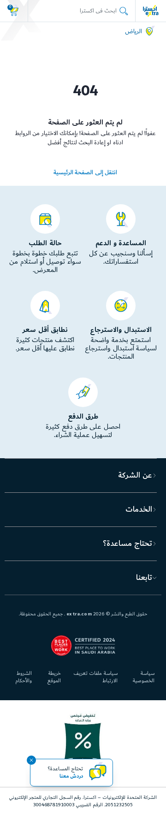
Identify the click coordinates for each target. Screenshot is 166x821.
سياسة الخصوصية (143, 677)
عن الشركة (135, 475)
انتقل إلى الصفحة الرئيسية (85, 172)
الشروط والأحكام (23, 677)
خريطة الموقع (54, 677)
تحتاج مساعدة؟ (127, 543)
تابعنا (144, 577)
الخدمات (138, 509)
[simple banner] (151, 10)
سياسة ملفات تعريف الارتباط (95, 677)
